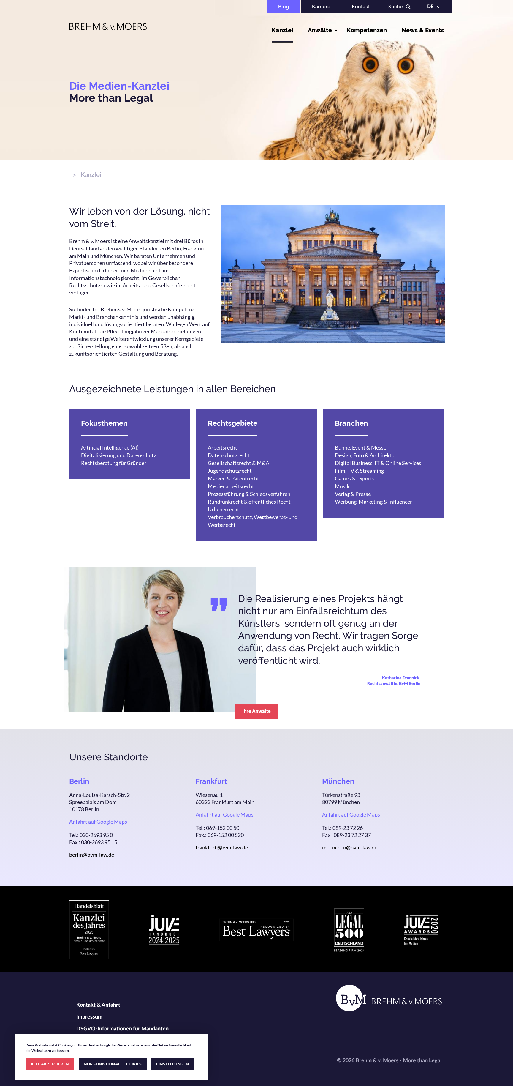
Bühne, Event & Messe (360, 447)
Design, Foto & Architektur (366, 455)
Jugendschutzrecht (230, 470)
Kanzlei (282, 30)
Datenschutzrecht (229, 455)
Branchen (351, 423)
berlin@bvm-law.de (91, 854)
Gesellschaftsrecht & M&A (238, 463)
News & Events (423, 30)
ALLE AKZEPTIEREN (50, 1063)
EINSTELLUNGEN (172, 1063)
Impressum (89, 1017)
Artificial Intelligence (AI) (110, 447)
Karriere (321, 7)
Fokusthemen (104, 423)
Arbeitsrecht (222, 447)
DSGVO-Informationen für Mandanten (122, 1029)
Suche (395, 7)
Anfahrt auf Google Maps (98, 821)
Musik (342, 486)
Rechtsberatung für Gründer (113, 463)
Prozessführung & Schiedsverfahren (249, 494)
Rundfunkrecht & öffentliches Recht (249, 501)
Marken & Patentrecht (233, 478)
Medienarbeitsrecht (231, 486)
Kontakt (361, 7)
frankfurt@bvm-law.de (222, 847)
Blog (283, 7)
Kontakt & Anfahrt (98, 1005)
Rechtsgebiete (232, 423)
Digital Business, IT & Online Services (378, 463)
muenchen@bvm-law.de (349, 847)
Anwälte (320, 30)
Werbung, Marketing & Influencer (373, 501)
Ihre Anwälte (256, 711)
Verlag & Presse (353, 494)
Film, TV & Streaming (359, 470)
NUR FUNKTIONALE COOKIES (113, 1063)
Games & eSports (355, 478)
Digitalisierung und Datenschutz (118, 455)
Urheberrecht (223, 509)
